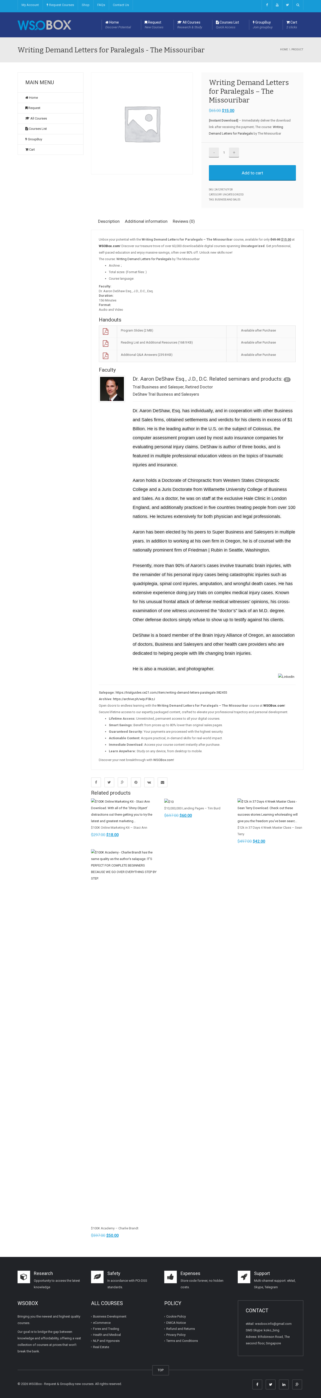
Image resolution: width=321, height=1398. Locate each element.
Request (154, 24)
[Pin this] (136, 782)
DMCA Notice (176, 1323)
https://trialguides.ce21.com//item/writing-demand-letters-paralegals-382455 (171, 692)
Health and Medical (107, 1335)
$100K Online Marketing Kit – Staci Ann (119, 827)
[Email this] (162, 782)
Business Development (109, 1316)
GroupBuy (263, 24)
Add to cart (252, 172)
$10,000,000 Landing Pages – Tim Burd (192, 808)
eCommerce (102, 1323)
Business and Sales (227, 199)
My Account (30, 5)
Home (118, 24)
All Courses (189, 24)
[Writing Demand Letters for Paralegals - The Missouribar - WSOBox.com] (44, 25)
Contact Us (121, 5)
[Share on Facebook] (96, 782)
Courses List (227, 24)
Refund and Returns (180, 1329)
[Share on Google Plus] (123, 782)
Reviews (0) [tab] (184, 221)
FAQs (101, 5)
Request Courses (61, 5)
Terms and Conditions (182, 1341)
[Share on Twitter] (109, 782)
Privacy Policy (176, 1335)
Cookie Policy (176, 1316)
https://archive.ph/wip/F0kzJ (134, 699)
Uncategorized (233, 194)
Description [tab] (109, 221)
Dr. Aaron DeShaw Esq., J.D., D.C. (170, 379)
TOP (161, 1370)
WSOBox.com (163, 760)
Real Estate (101, 1347)
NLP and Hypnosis (106, 1341)
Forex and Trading (106, 1329)
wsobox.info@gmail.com (273, 1324)
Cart (291, 24)
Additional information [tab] (146, 221)
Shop (86, 5)
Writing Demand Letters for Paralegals (143, 259)
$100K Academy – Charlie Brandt (114, 1228)
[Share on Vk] (149, 782)
